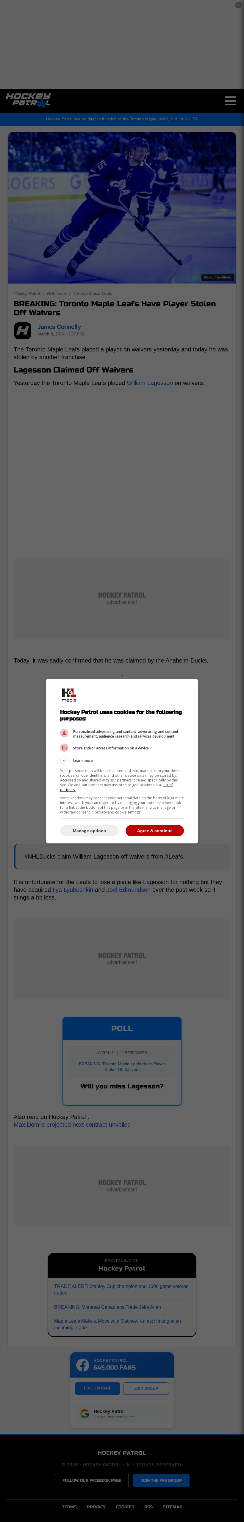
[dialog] (122, 761)
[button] (122, 761)
